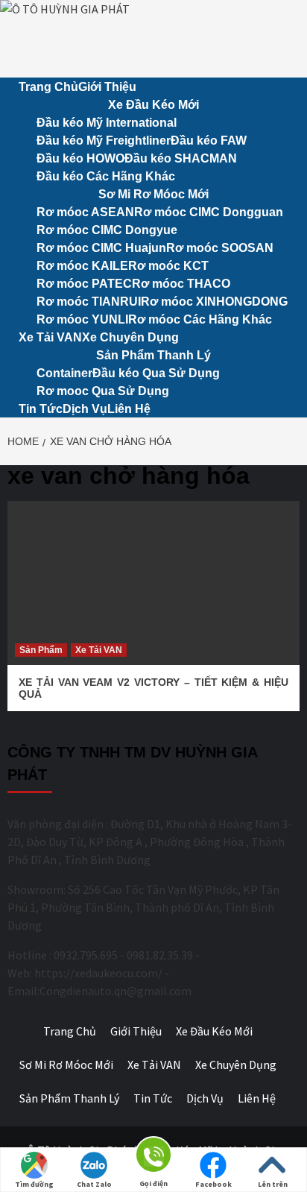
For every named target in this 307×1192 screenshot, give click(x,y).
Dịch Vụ (85, 409)
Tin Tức (41, 409)
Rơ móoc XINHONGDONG (214, 301)
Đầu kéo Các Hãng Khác (106, 176)
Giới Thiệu (107, 87)
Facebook (213, 1184)
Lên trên (273, 1184)
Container (64, 373)
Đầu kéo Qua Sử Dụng (156, 373)
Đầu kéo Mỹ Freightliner (104, 140)
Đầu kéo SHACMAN (180, 158)
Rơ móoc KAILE (82, 265)
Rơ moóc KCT (168, 265)
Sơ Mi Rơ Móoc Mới (153, 194)
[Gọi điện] (153, 1157)
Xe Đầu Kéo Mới (153, 104)
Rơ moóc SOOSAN (219, 248)
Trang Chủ (48, 87)
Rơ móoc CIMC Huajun (101, 248)
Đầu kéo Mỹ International (107, 122)
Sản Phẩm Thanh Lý (153, 355)
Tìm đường (34, 1184)
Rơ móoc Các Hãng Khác (200, 319)
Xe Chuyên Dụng (130, 337)
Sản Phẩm (41, 650)
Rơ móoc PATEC (84, 283)
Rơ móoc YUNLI (82, 319)
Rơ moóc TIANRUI (89, 301)
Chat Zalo (94, 1184)
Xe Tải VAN (50, 337)
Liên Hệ (129, 409)
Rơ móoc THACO (181, 283)
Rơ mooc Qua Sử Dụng (103, 391)
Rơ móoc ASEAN (85, 212)
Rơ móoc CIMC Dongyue (107, 230)
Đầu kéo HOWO (80, 158)
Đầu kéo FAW (209, 140)
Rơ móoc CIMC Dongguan (208, 212)
